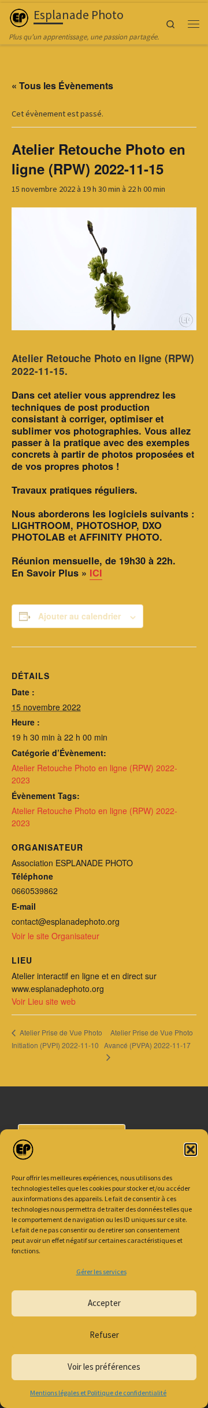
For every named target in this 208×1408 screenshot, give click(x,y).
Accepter (104, 1302)
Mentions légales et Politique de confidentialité (98, 1392)
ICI (96, 572)
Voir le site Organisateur (55, 936)
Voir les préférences (104, 1366)
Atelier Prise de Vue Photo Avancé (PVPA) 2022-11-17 (148, 1038)
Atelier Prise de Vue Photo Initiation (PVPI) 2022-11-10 (57, 1038)
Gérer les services (101, 1271)
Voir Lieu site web (44, 1001)
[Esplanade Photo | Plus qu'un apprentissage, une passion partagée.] (19, 16)
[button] (190, 1149)
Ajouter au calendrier (79, 616)
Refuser (104, 1334)
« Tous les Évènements (62, 85)
